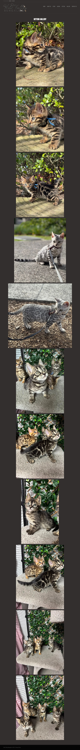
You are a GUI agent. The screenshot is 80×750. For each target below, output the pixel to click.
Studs (54, 6)
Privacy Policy (18, 747)
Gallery (68, 6)
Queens (58, 6)
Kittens (63, 6)
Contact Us (74, 6)
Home (44, 6)
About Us (49, 6)
